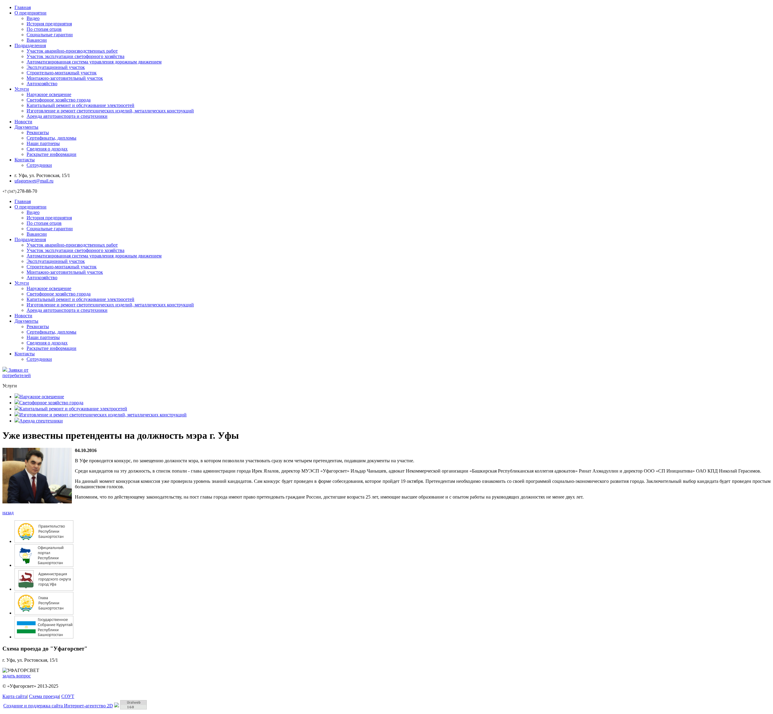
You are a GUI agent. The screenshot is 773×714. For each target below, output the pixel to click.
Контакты (24, 159)
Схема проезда (44, 696)
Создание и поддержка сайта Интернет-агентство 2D (58, 705)
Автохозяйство (42, 83)
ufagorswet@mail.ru (33, 180)
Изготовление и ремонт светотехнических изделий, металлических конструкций (110, 110)
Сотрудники (39, 165)
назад (8, 512)
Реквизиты (38, 132)
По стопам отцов (44, 29)
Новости (23, 121)
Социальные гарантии (50, 34)
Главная (22, 7)
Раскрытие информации (51, 154)
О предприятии (30, 12)
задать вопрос (16, 675)
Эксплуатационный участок (56, 67)
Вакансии (37, 40)
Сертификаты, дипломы (51, 138)
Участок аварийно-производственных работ (72, 50)
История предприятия (49, 23)
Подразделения (30, 45)
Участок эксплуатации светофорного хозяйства (75, 56)
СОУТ (67, 696)
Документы (26, 127)
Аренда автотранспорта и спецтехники (67, 116)
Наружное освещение (49, 94)
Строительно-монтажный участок (62, 72)
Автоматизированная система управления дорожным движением (94, 61)
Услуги (21, 89)
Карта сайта (14, 696)
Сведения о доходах (47, 148)
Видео (33, 18)
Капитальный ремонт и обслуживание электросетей (80, 105)
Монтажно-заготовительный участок (65, 78)
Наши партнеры (43, 143)
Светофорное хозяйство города (59, 99)
